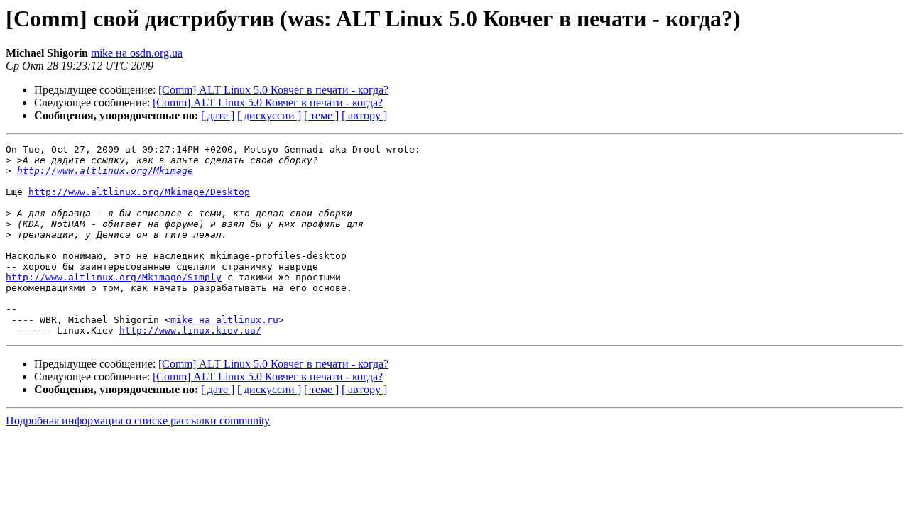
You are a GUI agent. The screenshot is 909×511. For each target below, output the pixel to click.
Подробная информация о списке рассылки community (138, 420)
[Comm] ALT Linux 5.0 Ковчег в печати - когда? (273, 90)
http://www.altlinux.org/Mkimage (105, 170)
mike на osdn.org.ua (137, 53)
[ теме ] (321, 115)
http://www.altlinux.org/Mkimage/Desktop (139, 192)
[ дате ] (217, 115)
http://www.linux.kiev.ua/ (190, 330)
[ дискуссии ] (269, 115)
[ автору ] (364, 115)
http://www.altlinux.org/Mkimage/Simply (114, 277)
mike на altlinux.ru (224, 319)
